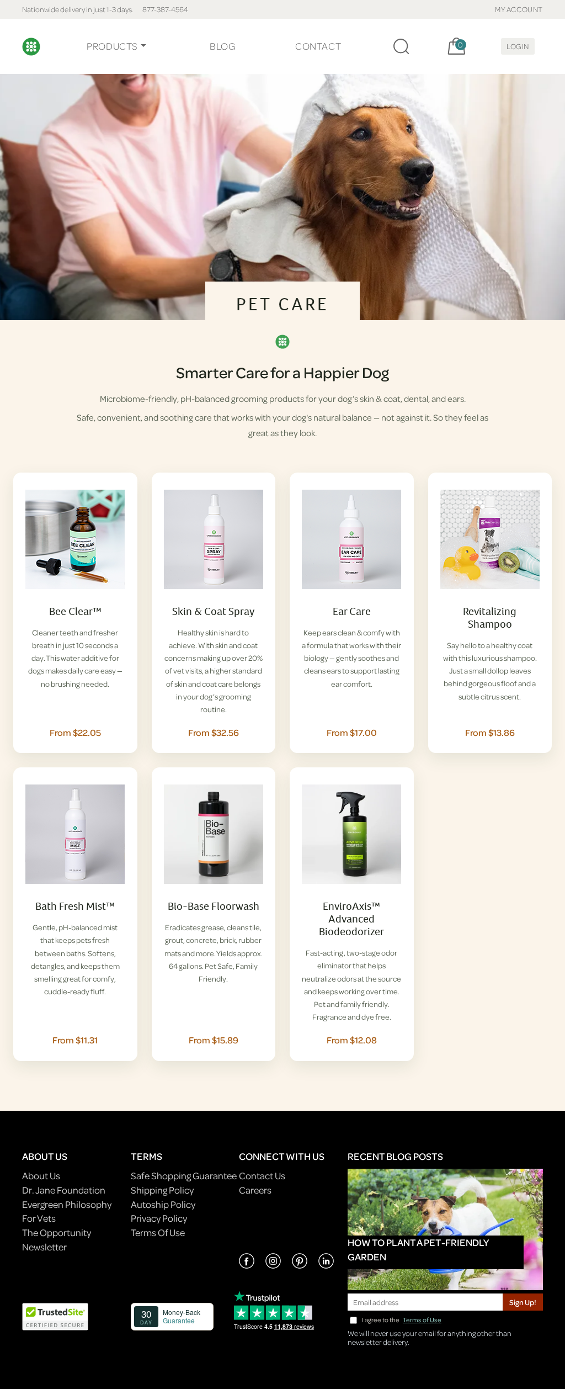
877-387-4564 (165, 9)
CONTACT (318, 46)
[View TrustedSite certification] (55, 1315)
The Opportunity (56, 1232)
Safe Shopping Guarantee (184, 1176)
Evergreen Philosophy (66, 1204)
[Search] (401, 46)
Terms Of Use (158, 1232)
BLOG (222, 46)
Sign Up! (522, 1302)
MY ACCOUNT (519, 9)
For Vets (39, 1218)
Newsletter (44, 1247)
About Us (41, 1176)
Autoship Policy (163, 1204)
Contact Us (262, 1176)
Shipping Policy (162, 1190)
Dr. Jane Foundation (63, 1190)
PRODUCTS (112, 46)
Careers (255, 1190)
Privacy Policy (159, 1218)
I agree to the (401, 1319)
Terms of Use (422, 1319)
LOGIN (518, 46)
